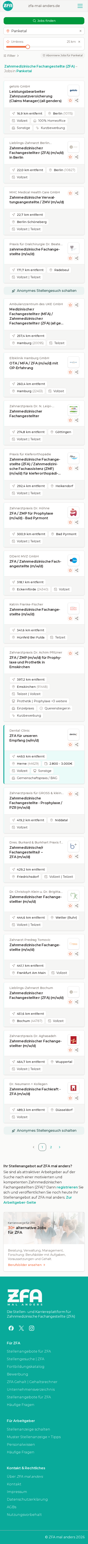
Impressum (17, 1492)
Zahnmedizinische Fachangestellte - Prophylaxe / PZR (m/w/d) (35, 803)
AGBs (11, 1507)
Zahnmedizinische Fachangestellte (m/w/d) (34, 612)
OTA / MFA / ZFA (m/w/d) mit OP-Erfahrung (33, 365)
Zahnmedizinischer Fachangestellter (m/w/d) (35, 899)
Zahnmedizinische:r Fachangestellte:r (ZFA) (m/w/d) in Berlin (36, 152)
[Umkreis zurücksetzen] (79, 41)
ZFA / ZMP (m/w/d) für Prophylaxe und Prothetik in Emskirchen (35, 662)
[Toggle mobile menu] (80, 6)
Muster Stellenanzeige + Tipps (34, 1437)
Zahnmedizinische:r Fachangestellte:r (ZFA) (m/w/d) (36, 995)
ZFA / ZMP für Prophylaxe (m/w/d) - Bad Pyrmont (31, 515)
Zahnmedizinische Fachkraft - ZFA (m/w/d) (35, 1091)
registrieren (67, 1187)
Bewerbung (17, 1374)
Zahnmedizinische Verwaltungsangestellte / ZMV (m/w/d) (36, 199)
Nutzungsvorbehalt (24, 1515)
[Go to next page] (60, 1147)
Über (25, 1477)
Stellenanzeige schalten (28, 1429)
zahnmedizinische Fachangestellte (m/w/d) (34, 251)
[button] (44, 31)
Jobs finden (46, 21)
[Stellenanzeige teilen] (76, 100)
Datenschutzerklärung (27, 1499)
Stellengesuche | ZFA (25, 1359)
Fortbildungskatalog (25, 1367)
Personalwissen (21, 1445)
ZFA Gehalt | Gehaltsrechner (32, 1382)
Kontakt (14, 1484)
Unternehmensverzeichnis (31, 1390)
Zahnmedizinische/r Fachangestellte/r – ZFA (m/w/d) (26, 852)
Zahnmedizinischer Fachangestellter (25, 413)
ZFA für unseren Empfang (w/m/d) (24, 738)
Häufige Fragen (20, 1405)
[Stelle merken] (70, 100)
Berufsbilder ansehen (25, 1265)
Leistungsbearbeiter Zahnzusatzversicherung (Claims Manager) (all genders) (35, 96)
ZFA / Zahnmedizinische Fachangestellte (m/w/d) (35, 563)
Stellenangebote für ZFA (29, 1351)
